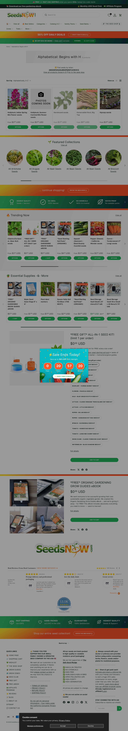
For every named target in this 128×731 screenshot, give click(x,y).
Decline (91, 726)
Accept (63, 726)
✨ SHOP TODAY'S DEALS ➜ (64, 376)
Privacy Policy (64, 721)
